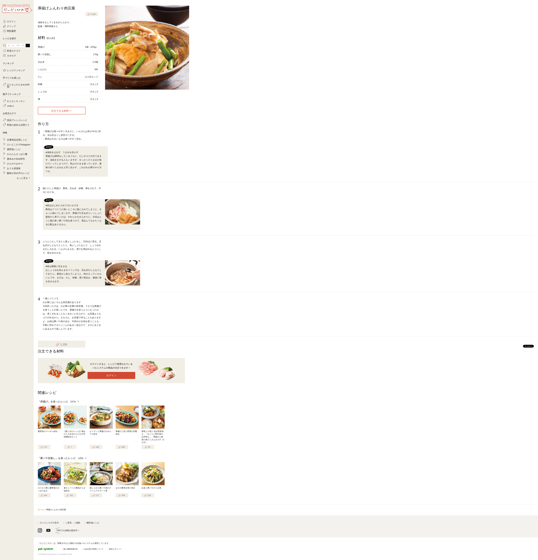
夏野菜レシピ (13, 149)
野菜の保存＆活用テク (18, 125)
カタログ (11, 55)
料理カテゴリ (13, 51)
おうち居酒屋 (13, 168)
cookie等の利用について (93, 549)
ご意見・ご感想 (72, 522)
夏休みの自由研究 (16, 159)
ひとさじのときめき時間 (18, 85)
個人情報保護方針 (70, 549)
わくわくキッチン (16, 101)
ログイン (111, 375)
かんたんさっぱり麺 (17, 154)
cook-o (10, 106)
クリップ (11, 26)
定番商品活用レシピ (17, 139)
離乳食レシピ (93, 522)
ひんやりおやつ (15, 163)
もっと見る (22, 178)
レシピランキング (16, 70)
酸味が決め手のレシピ (18, 173)
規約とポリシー (115, 549)
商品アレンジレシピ (17, 120)
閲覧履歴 (11, 31)
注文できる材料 (60, 110)
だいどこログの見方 (49, 522)
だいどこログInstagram (18, 144)
